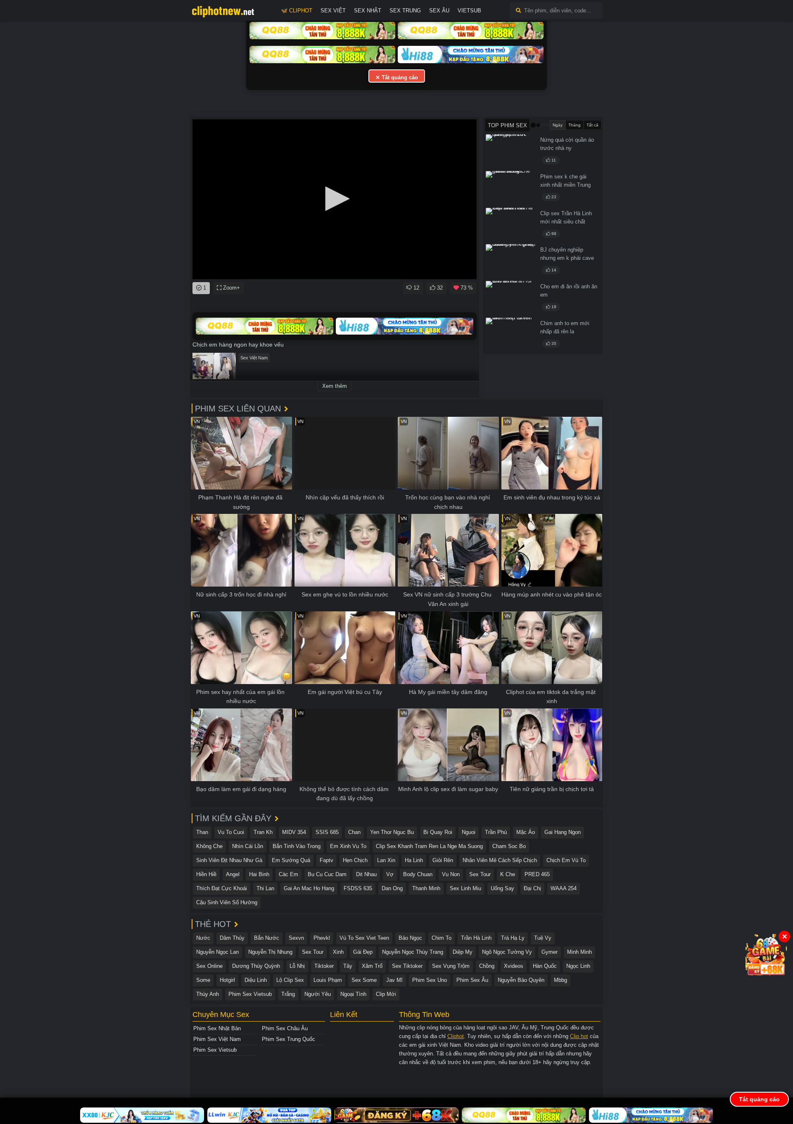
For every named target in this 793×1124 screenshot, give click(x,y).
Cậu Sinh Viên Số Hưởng (226, 902)
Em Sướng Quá (291, 860)
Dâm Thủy (232, 938)
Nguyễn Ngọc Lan (217, 952)
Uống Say (502, 888)
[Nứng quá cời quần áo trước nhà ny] (510, 151)
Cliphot (455, 1036)
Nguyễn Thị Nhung (270, 952)
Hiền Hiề (206, 874)
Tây (347, 966)
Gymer (549, 952)
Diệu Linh (256, 980)
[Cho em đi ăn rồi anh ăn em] (510, 298)
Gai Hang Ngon (562, 832)
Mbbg (560, 980)
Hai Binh (259, 874)
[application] (334, 199)
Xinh (338, 952)
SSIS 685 (327, 832)
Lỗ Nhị (297, 966)
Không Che (209, 846)
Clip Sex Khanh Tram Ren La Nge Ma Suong (429, 846)
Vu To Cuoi (231, 832)
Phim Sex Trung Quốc (288, 1039)
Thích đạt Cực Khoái (221, 888)
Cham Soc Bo (509, 846)
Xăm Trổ (372, 966)
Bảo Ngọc (410, 938)
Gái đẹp (363, 952)
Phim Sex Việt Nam (217, 1039)
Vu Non (451, 874)
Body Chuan (417, 874)
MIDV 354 (294, 832)
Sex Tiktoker (407, 966)
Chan (354, 832)
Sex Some (364, 980)
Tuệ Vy (542, 938)
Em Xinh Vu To (348, 846)
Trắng (288, 994)
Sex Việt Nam (254, 357)
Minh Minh (579, 952)
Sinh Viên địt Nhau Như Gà (229, 860)
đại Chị (532, 888)
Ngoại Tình (353, 994)
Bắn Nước (266, 938)
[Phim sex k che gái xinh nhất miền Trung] (510, 188)
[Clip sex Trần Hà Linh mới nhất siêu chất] (510, 225)
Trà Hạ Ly (513, 938)
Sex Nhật (367, 10)
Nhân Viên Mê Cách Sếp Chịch (500, 860)
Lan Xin (386, 860)
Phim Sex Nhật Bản (217, 1028)
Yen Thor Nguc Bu (392, 832)
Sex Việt (333, 10)
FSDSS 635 (358, 888)
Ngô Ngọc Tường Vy (507, 952)
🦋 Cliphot (296, 10)
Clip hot (579, 1036)
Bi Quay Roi (437, 832)
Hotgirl (227, 980)
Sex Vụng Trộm (451, 966)
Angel (233, 874)
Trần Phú (496, 832)
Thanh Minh (426, 888)
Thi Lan (265, 888)
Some (203, 980)
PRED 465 (537, 874)
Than (202, 832)
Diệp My (462, 952)
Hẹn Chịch (355, 860)
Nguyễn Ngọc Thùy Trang (412, 952)
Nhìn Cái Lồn (247, 846)
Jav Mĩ (394, 980)
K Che (507, 874)
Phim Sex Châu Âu (285, 1028)
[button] (334, 199)
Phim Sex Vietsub (250, 994)
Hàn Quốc (545, 966)
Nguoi (468, 832)
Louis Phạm (327, 980)
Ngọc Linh (578, 966)
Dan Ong (392, 888)
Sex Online (209, 966)
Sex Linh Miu (465, 888)
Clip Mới (386, 994)
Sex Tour (480, 874)
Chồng (486, 966)
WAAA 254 (564, 888)
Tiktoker (324, 966)
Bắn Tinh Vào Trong (297, 846)
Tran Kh (263, 832)
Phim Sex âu (472, 980)
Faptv (326, 860)
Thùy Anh (207, 994)
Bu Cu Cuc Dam (327, 874)
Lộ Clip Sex (290, 980)
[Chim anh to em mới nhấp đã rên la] (510, 335)
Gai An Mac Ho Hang (309, 888)
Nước (203, 938)
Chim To (441, 938)
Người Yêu (317, 994)
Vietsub (469, 10)
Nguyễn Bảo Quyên (521, 980)
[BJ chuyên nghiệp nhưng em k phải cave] (510, 261)
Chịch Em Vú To (566, 860)
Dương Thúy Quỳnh (256, 966)
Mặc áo (525, 832)
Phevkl (321, 938)
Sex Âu (439, 10)
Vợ (390, 874)
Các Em (288, 874)
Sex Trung (405, 10)
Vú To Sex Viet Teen (364, 938)
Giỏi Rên (442, 860)
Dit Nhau (366, 874)
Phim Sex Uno (429, 980)
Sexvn (296, 938)
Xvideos (513, 966)
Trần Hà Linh (476, 938)
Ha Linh (414, 860)
